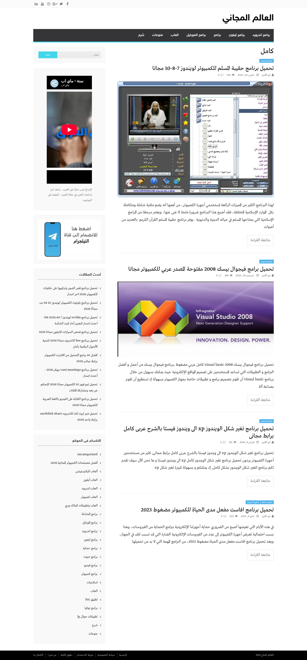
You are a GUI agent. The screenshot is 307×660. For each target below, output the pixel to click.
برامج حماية (267, 502)
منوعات (157, 35)
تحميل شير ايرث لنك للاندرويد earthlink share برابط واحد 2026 (69, 417)
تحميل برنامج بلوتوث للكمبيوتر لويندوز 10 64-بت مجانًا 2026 (68, 306)
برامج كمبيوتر (267, 60)
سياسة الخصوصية (106, 655)
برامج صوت (91, 557)
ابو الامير (266, 75)
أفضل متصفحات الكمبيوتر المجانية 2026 (74, 463)
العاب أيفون (90, 480)
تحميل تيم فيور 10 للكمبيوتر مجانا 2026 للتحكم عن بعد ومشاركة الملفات (69, 387)
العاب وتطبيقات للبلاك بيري (81, 506)
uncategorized (87, 454)
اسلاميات (92, 582)
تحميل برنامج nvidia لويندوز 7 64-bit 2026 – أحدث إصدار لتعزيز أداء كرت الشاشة (70, 320)
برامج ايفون (237, 35)
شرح (141, 35)
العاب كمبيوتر (89, 497)
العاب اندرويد (90, 488)
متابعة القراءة (260, 240)
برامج (217, 35)
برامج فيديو (91, 565)
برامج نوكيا (91, 608)
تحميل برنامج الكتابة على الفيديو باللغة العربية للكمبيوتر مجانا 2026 (70, 402)
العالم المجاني (248, 18)
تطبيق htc (91, 600)
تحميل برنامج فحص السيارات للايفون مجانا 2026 (68, 332)
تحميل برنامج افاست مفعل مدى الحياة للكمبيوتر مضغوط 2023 (207, 509)
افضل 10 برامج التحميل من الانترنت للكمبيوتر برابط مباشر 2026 (71, 358)
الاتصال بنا (38, 655)
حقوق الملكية (67, 655)
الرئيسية (123, 655)
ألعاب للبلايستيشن (87, 471)
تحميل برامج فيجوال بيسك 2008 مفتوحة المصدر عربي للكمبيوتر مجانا (201, 269)
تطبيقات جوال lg (87, 617)
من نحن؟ (52, 655)
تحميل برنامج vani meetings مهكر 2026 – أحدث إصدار (71, 373)
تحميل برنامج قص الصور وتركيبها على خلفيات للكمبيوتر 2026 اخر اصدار (70, 291)
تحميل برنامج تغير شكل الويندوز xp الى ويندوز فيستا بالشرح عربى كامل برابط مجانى (199, 432)
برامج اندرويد (261, 35)
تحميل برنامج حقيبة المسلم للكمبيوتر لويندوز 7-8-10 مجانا (213, 68)
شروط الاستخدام (85, 655)
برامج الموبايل (196, 35)
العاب (175, 35)
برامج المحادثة (90, 514)
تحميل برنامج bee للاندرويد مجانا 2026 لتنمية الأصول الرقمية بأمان (70, 344)
